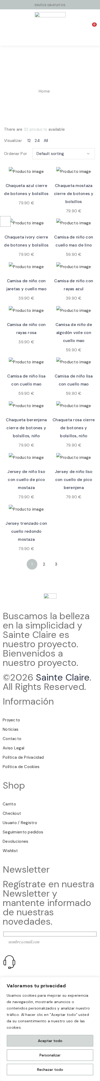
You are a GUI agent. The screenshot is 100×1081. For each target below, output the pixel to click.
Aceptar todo (50, 1040)
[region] (50, 1029)
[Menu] (17, 27)
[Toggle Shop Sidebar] (5, 221)
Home (44, 91)
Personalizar (50, 1055)
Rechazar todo (50, 1069)
